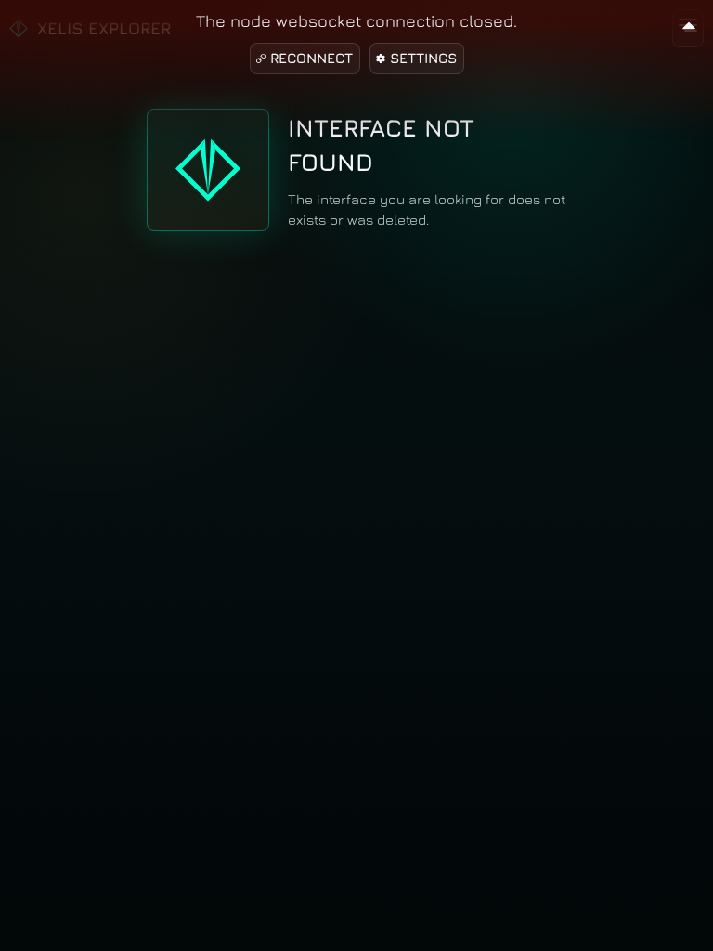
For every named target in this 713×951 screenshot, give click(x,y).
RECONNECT (311, 58)
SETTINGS (423, 58)
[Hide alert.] (689, 22)
